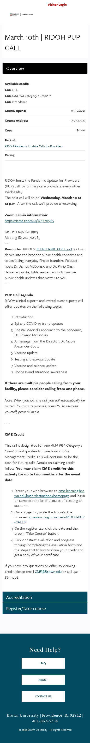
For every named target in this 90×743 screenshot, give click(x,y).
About (43, 680)
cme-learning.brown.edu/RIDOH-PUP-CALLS (49, 519)
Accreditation (19, 597)
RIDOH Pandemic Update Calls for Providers (34, 146)
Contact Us (43, 696)
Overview (15, 68)
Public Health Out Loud (54, 249)
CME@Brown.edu (48, 571)
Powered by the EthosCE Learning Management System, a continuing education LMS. (71, 739)
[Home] (21, 15)
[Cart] (76, 7)
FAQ (43, 663)
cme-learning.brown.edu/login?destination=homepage (49, 493)
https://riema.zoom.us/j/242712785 (29, 220)
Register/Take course (26, 608)
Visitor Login (57, 4)
